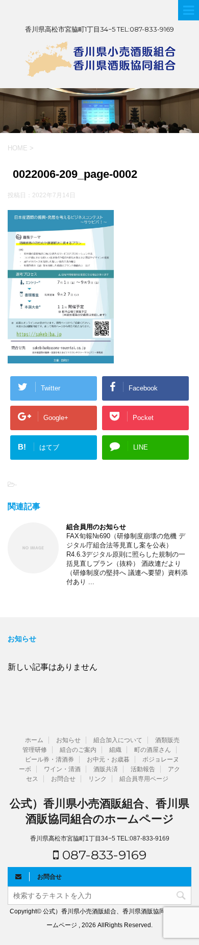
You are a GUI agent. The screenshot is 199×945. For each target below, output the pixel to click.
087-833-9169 (102, 854)
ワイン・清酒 (62, 769)
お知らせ (68, 740)
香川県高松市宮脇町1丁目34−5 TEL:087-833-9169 (99, 838)
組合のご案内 (78, 749)
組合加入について (117, 740)
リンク (97, 778)
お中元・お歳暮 (108, 759)
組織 (115, 749)
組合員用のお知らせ (96, 527)
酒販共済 (105, 769)
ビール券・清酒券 (49, 759)
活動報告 (143, 769)
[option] (99, 111)
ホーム (34, 740)
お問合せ (63, 778)
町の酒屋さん (152, 749)
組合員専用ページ (143, 778)
